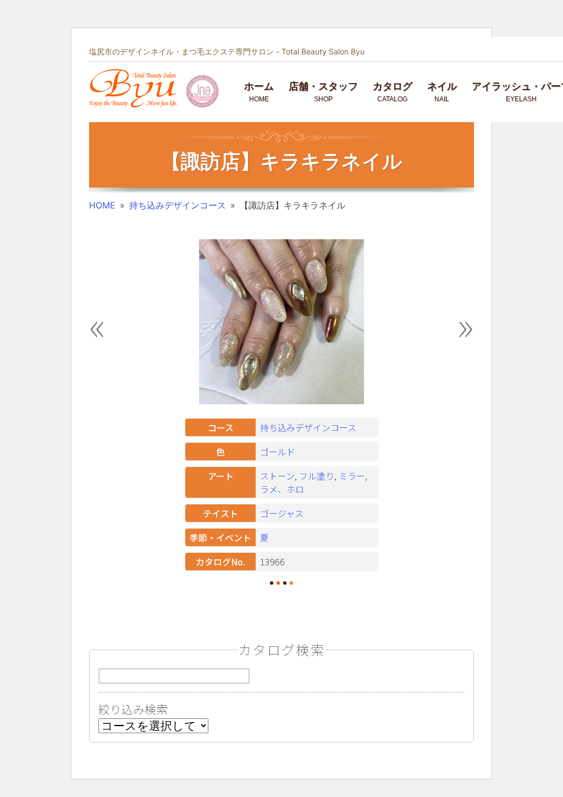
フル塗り (316, 475)
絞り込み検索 (133, 709)
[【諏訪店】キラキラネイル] (281, 400)
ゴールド (277, 451)
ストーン (277, 475)
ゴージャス (281, 513)
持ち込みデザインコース (177, 205)
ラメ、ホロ (282, 489)
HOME (102, 205)
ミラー (352, 475)
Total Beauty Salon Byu (323, 51)
